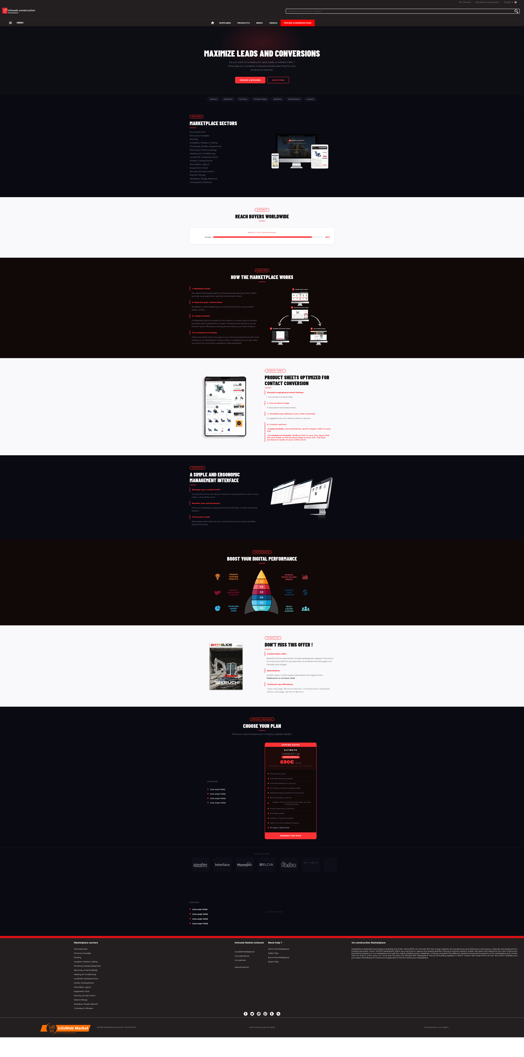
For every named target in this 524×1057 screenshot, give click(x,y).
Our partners (240, 960)
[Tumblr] (272, 1014)
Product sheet (260, 99)
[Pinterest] (265, 1014)
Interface (277, 99)
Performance (294, 99)
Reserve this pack (290, 836)
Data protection (242, 967)
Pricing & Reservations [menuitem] (297, 23)
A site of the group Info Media (262, 1027)
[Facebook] (245, 1014)
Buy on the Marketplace (278, 957)
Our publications (242, 956)
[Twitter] (252, 1014)
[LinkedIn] (259, 1014)
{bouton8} (278, 80)
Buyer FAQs (273, 962)
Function (243, 99)
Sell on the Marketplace (278, 949)
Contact (310, 99)
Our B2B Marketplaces (244, 952)
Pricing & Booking (250, 80)
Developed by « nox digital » (436, 1027)
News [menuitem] (259, 23)
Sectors (213, 99)
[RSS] (278, 1014)
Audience (228, 99)
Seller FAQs (273, 953)
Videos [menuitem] (273, 23)
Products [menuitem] (243, 23)
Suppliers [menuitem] (225, 23)
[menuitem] (10, 23)
